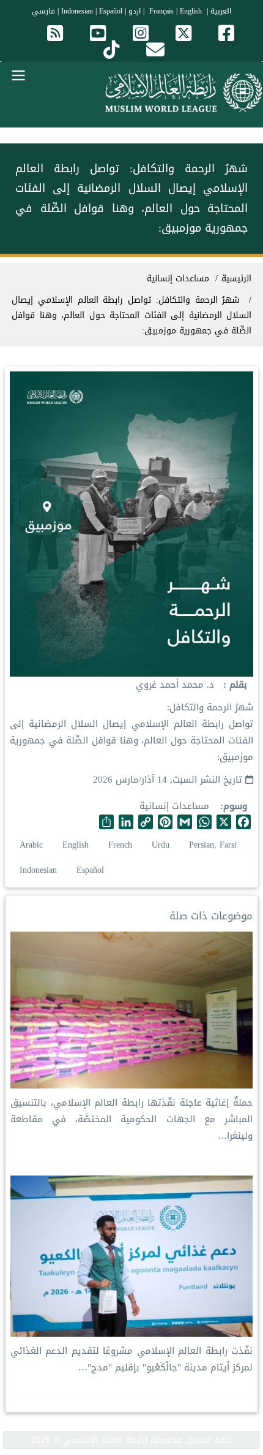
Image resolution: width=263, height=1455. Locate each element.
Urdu (160, 845)
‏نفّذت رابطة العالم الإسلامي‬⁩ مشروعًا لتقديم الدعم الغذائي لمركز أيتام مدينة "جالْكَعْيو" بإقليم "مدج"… (131, 1359)
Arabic (31, 845)
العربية (220, 11)
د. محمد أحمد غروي (175, 684)
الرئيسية (236, 278)
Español (110, 11)
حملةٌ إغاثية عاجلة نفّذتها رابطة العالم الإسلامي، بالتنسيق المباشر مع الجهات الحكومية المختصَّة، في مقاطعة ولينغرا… (131, 1119)
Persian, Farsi (213, 845)
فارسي (43, 11)
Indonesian (77, 11)
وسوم (235, 806)
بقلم (236, 685)
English (75, 845)
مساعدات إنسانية (174, 806)
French (120, 845)
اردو (134, 11)
